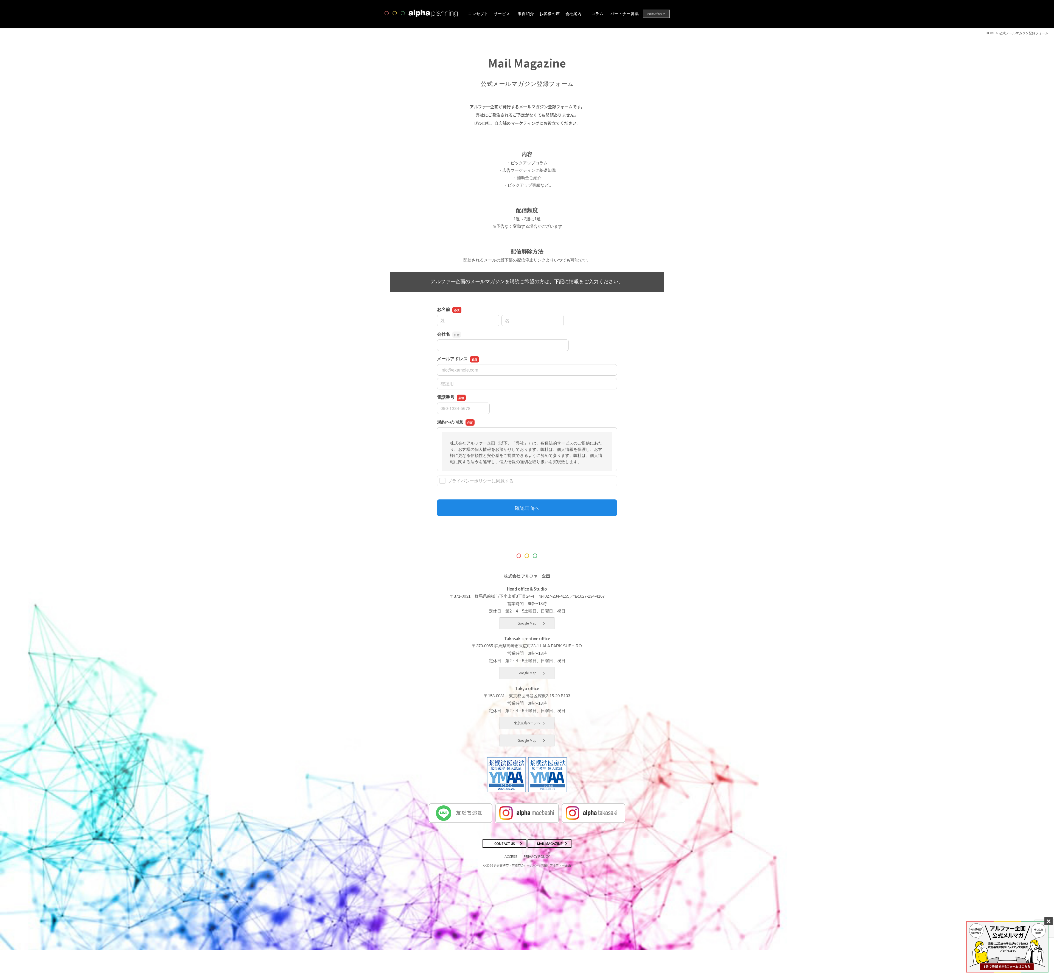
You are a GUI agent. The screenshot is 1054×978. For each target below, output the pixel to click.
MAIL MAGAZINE (549, 843)
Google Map (527, 623)
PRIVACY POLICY (537, 856)
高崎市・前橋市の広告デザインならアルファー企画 (421, 13)
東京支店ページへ (527, 723)
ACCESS (510, 856)
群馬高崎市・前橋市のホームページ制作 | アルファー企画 (532, 865)
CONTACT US (504, 843)
